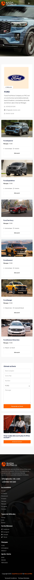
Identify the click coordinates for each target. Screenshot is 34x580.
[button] (29, 3)
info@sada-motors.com (13, 110)
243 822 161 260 (10, 106)
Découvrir (17, 153)
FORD (11, 143)
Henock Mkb (28, 573)
